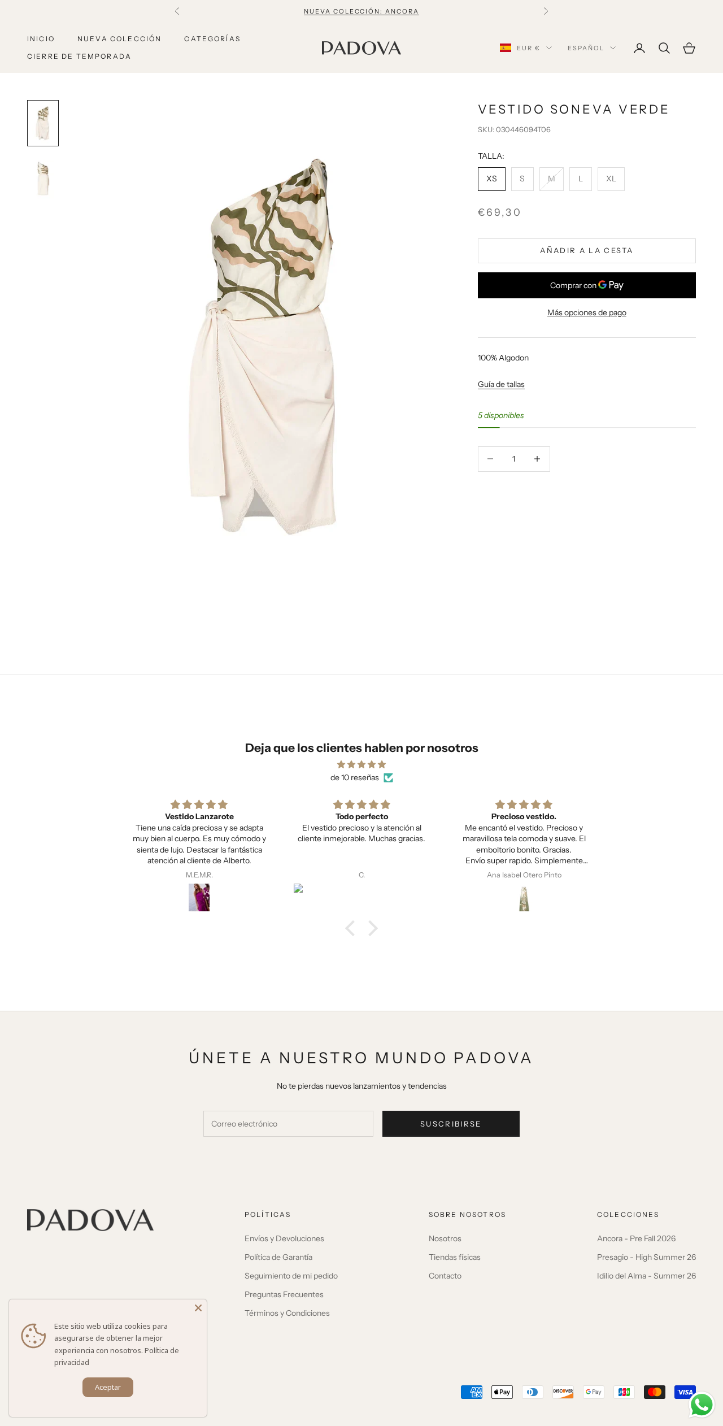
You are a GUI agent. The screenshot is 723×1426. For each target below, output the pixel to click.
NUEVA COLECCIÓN (119, 38)
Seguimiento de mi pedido (291, 1276)
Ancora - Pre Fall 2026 (636, 1238)
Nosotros (445, 1238)
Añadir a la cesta (586, 250)
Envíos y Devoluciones (284, 1238)
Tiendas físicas (455, 1257)
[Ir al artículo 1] (43, 123)
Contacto (445, 1276)
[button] (353, 928)
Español (586, 48)
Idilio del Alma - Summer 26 (646, 1276)
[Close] (198, 1308)
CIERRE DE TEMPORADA (79, 56)
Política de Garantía (278, 1257)
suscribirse (451, 1123)
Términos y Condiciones (287, 1313)
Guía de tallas (501, 384)
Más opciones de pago (586, 312)
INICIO (41, 38)
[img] (361, 764)
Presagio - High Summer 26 (646, 1257)
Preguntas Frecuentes (284, 1294)
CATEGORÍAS (212, 38)
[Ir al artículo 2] (43, 178)
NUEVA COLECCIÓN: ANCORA (362, 11)
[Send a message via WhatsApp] (701, 1404)
